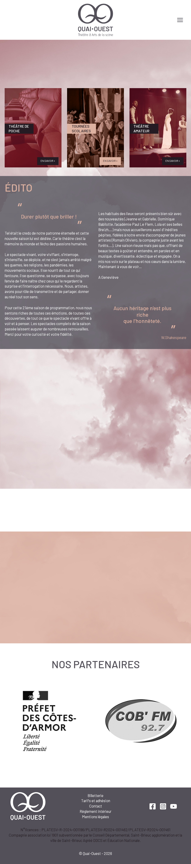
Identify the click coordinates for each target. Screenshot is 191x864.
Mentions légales (95, 816)
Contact (95, 806)
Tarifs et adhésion (95, 800)
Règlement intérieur (95, 811)
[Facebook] (152, 806)
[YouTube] (173, 806)
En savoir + (48, 160)
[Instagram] (163, 806)
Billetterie (95, 795)
